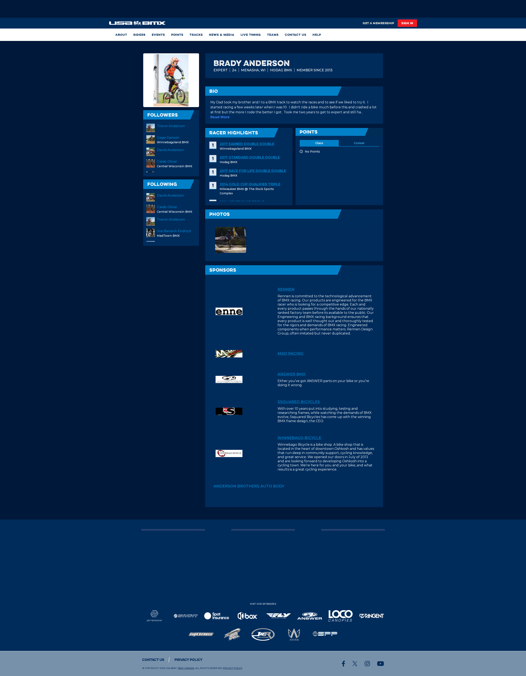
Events (158, 35)
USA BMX (171, 668)
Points (177, 35)
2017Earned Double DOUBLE (247, 144)
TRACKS (196, 35)
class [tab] (319, 143)
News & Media (221, 35)
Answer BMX (291, 374)
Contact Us (295, 35)
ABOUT (121, 35)
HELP (316, 35)
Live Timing (251, 35)
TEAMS (273, 35)
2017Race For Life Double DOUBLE (253, 171)
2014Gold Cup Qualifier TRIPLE (250, 184)
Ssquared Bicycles (299, 402)
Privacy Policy (188, 659)
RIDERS (139, 35)
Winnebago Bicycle (299, 438)
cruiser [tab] (359, 143)
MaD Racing (290, 353)
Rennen (286, 289)
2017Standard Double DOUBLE (250, 157)
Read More (220, 117)
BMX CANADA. (186, 668)
